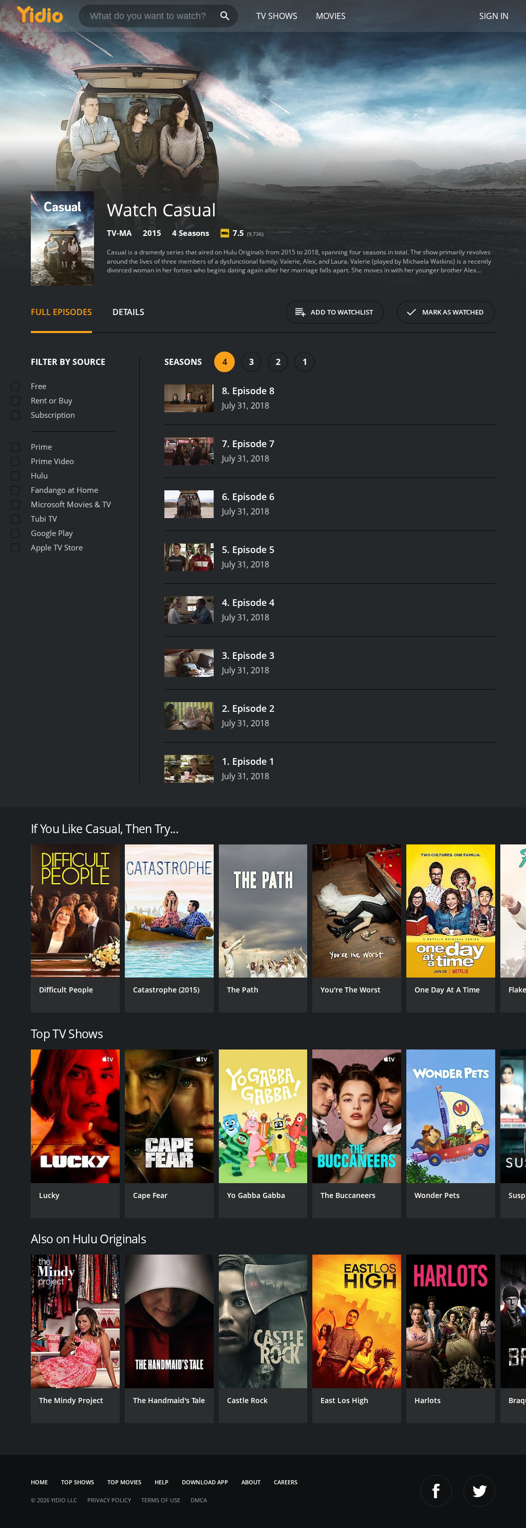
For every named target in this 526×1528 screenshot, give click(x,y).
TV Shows (276, 16)
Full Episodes (61, 312)
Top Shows (77, 1482)
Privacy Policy (109, 1500)
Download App (205, 1482)
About (250, 1482)
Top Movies (124, 1482)
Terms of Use (160, 1500)
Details (128, 312)
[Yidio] (40, 16)
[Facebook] (436, 1491)
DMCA (199, 1500)
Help (161, 1482)
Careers (285, 1482)
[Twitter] (479, 1491)
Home (39, 1482)
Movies (331, 16)
